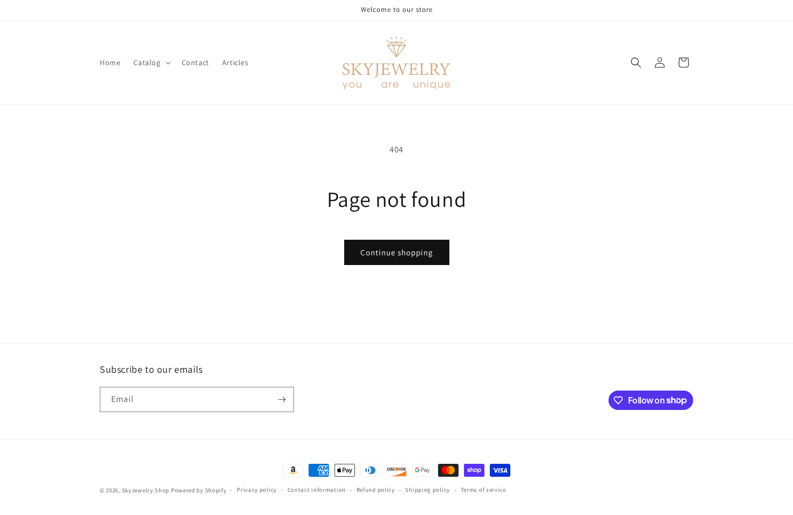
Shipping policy (427, 489)
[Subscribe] (281, 399)
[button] (151, 62)
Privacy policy (257, 489)
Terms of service (483, 489)
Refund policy (376, 489)
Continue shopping (396, 252)
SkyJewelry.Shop (146, 490)
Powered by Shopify (199, 490)
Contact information (317, 489)
